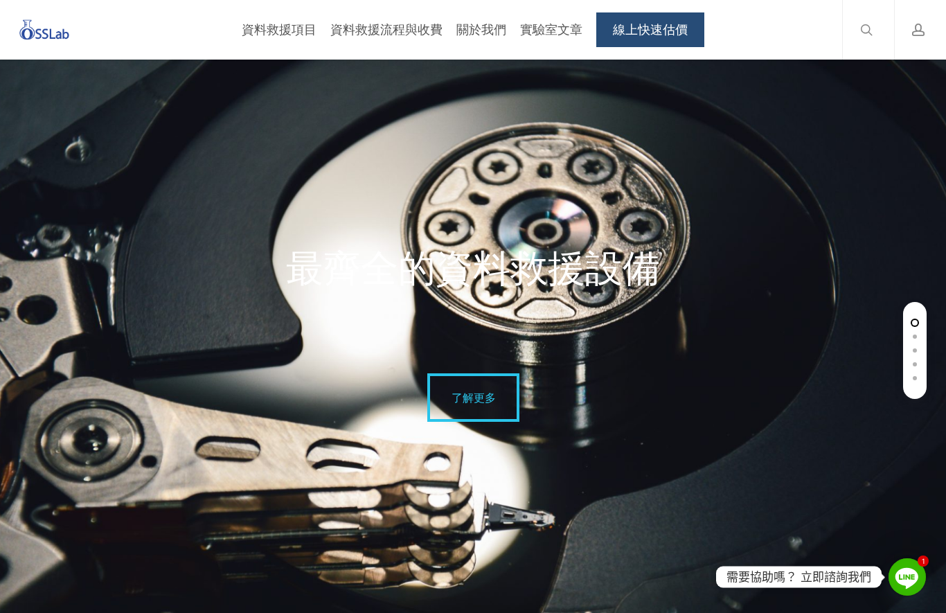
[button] (473, 397)
